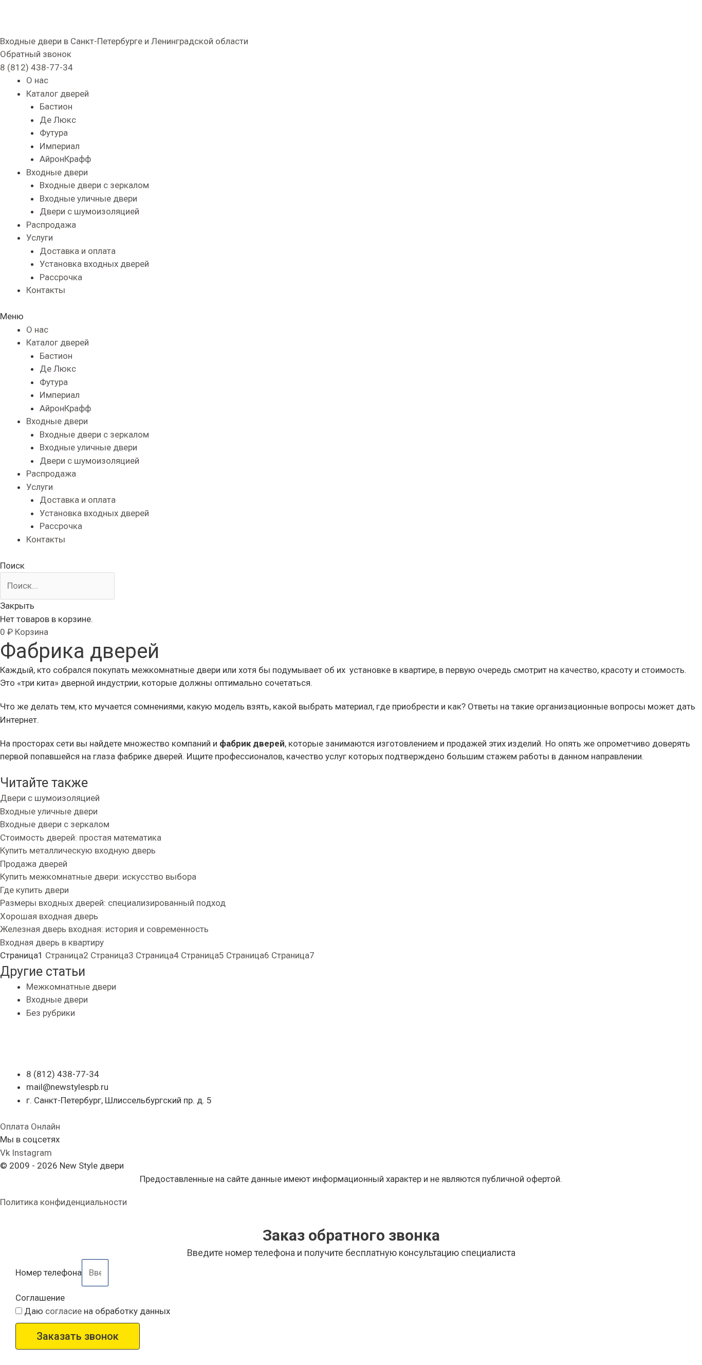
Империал (60, 146)
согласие (63, 1311)
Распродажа (51, 225)
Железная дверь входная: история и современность (104, 929)
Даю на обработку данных (97, 1311)
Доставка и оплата (78, 251)
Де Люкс (58, 120)
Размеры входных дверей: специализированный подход (113, 903)
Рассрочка (61, 277)
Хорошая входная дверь (49, 916)
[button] (35, 54)
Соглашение (40, 1298)
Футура (54, 133)
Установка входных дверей (94, 264)
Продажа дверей (33, 864)
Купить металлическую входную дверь (78, 850)
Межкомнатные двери (71, 986)
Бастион (56, 106)
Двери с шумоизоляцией (89, 211)
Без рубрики (50, 1013)
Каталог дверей (57, 93)
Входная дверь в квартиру (52, 942)
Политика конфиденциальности (63, 1202)
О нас (37, 80)
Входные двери (57, 172)
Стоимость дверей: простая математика (80, 837)
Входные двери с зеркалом (94, 185)
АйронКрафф (65, 159)
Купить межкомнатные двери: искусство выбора (98, 876)
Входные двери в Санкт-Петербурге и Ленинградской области (124, 41)
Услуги (39, 237)
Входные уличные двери (88, 198)
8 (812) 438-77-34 (36, 67)
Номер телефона (48, 1272)
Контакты (45, 290)
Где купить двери (34, 890)
